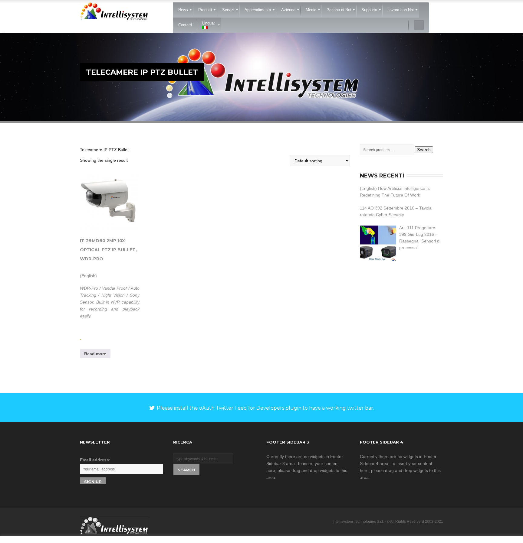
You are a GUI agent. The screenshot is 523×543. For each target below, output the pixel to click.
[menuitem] (183, 10)
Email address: (95, 459)
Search (424, 149)
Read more (95, 353)
